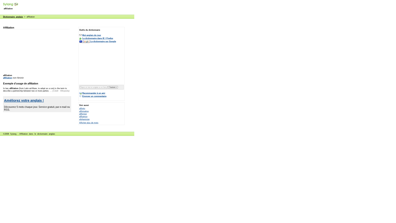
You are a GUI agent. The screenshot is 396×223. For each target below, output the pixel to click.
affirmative (84, 111)
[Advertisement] (78, 8)
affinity (82, 108)
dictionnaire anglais (46, 134)
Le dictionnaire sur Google (103, 41)
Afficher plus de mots (88, 123)
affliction (83, 114)
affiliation (7, 78)
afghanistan (84, 119)
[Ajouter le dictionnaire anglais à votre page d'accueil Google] (84, 41)
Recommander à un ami (93, 93)
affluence (83, 116)
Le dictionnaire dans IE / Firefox (97, 38)
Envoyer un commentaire (94, 96)
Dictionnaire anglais (13, 17)
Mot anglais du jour (91, 35)
